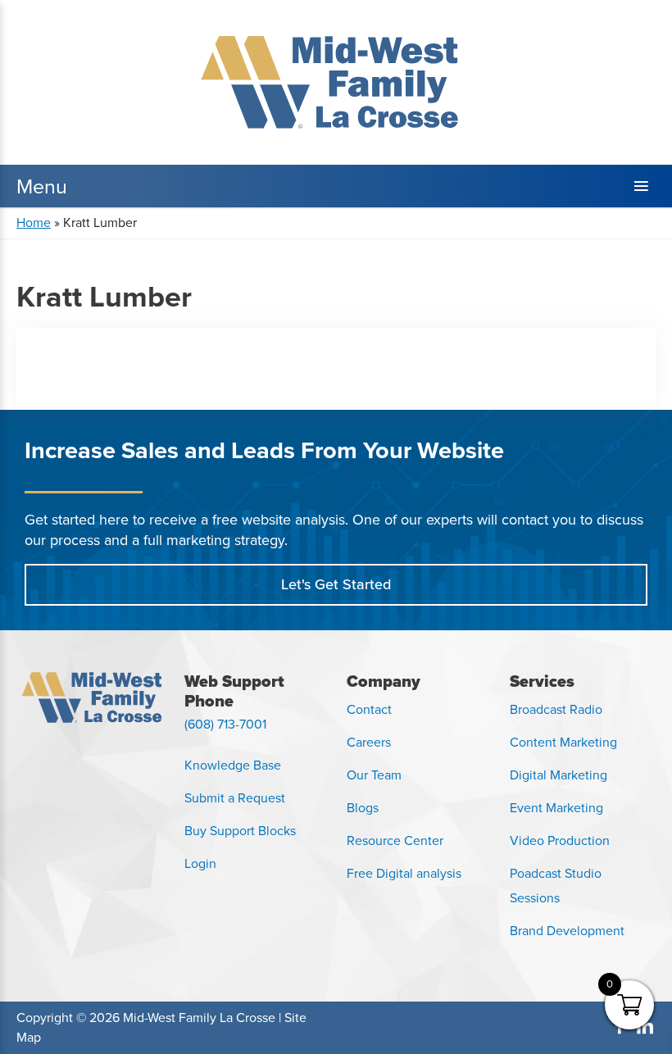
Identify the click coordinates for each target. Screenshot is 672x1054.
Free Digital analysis (404, 873)
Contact (369, 709)
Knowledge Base (232, 765)
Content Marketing (563, 742)
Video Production (560, 840)
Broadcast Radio (556, 709)
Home (33, 222)
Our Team (374, 775)
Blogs (363, 807)
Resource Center (395, 840)
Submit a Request (234, 797)
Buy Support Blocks (240, 830)
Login (200, 863)
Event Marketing (556, 807)
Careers (369, 742)
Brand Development (567, 930)
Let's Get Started (336, 584)
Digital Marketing (558, 775)
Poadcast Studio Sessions (556, 885)
